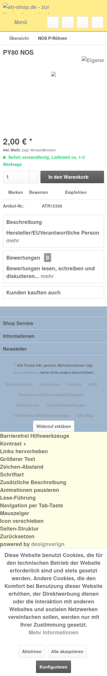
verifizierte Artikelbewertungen (42, 415)
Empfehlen (75, 192)
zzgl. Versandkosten (39, 150)
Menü (20, 22)
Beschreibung (24, 222)
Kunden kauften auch (33, 292)
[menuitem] (15, 22)
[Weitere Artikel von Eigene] (93, 61)
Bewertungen (23, 257)
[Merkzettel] (68, 22)
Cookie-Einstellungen (66, 405)
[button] (53, 443)
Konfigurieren (53, 667)
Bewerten (38, 192)
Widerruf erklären (53, 426)
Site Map (85, 415)
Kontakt (74, 384)
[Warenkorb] (97, 22)
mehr (12, 240)
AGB (93, 384)
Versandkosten (26, 372)
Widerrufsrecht (18, 384)
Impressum (50, 384)
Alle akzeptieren (67, 651)
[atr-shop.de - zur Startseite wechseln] (28, 8)
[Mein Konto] (83, 22)
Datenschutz (28, 405)
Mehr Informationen (53, 632)
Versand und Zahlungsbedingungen (51, 394)
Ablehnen (32, 651)
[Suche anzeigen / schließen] (53, 22)
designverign (47, 544)
